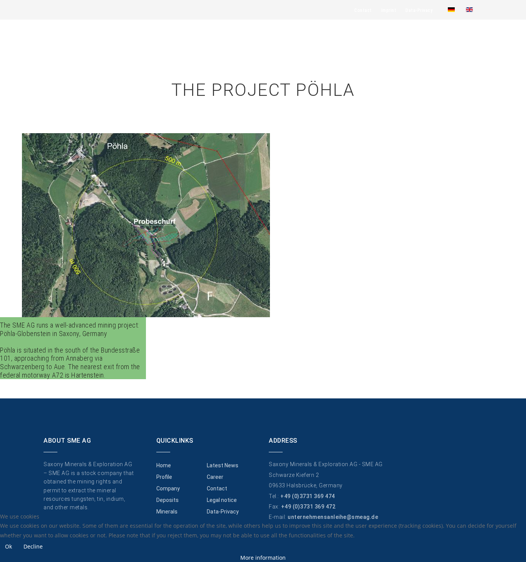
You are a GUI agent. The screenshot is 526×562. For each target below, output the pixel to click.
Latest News (222, 465)
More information (263, 557)
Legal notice (222, 500)
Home (163, 465)
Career (215, 477)
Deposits (167, 500)
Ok (8, 546)
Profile (164, 477)
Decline (33, 546)
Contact (363, 10)
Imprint (389, 10)
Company (168, 488)
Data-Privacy (418, 10)
